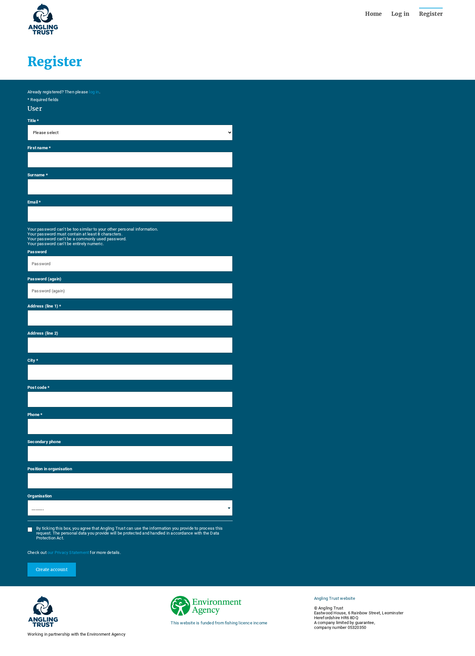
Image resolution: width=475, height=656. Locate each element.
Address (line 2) (42, 333)
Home (373, 13)
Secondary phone (44, 441)
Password (37, 251)
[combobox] (130, 508)
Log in (400, 13)
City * (32, 360)
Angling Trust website (334, 598)
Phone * (34, 414)
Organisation (39, 496)
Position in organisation (49, 468)
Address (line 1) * (44, 306)
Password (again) (44, 278)
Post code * (38, 387)
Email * (34, 202)
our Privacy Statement (69, 552)
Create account (52, 569)
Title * (33, 120)
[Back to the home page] (43, 19)
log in (94, 91)
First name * (39, 147)
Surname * (37, 174)
